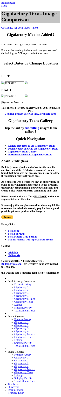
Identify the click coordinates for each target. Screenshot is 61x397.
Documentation (16, 390)
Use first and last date (16, 113)
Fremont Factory (22, 284)
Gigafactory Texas (23, 301)
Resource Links (16, 392)
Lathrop (18, 304)
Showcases (13, 387)
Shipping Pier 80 (23, 307)
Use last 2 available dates (42, 113)
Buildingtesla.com (11, 263)
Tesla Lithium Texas (24, 310)
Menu (4, 5)
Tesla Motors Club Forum (22, 236)
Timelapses (13, 384)
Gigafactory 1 (21, 287)
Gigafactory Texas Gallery (22, 151)
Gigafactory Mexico (24, 298)
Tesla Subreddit (16, 233)
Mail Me (13, 252)
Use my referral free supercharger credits (30, 239)
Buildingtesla (8, 2)
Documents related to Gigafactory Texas (30, 154)
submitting (32, 128)
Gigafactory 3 (21, 293)
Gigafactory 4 (21, 295)
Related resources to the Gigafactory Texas (31, 145)
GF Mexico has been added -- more (19, 27)
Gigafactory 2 (21, 290)
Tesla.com (13, 230)
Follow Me (14, 255)
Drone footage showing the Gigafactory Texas (33, 148)
